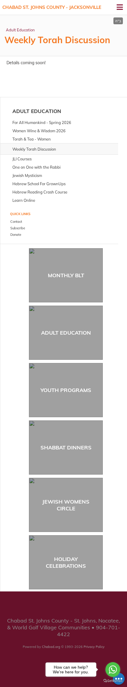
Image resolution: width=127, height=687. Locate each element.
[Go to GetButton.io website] (112, 681)
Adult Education (20, 30)
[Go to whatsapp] (112, 669)
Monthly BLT (66, 275)
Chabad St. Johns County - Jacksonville (51, 7)
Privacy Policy (94, 647)
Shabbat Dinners (66, 447)
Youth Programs (65, 390)
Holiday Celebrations (66, 562)
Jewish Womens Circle (65, 505)
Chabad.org (51, 647)
